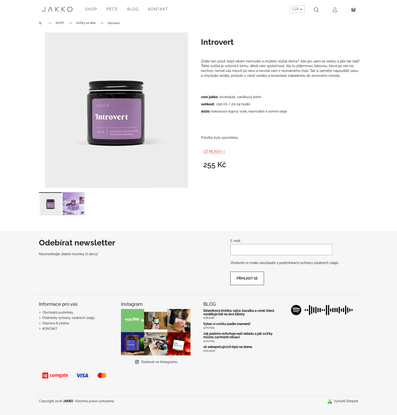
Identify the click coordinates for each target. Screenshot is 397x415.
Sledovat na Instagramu (159, 362)
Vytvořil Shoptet (346, 401)
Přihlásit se (247, 278)
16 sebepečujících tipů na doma (227, 347)
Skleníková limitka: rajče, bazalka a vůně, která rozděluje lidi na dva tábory (238, 312)
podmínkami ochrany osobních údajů (308, 263)
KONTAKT (49, 329)
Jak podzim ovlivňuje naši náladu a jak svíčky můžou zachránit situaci (238, 335)
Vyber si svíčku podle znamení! (227, 324)
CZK (296, 9)
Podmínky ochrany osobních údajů (68, 318)
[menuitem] (91, 9)
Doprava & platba (55, 323)
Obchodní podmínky (57, 312)
